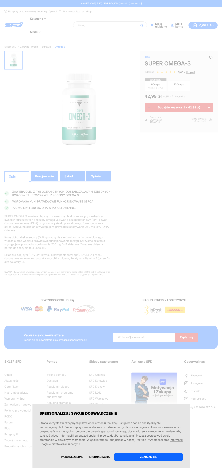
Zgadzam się (148, 456)
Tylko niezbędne (72, 456)
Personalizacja (99, 456)
